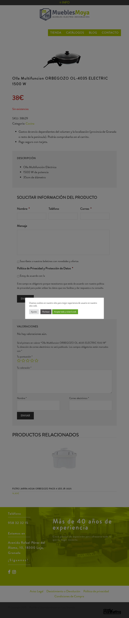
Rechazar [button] (46, 311)
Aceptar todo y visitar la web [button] (65, 311)
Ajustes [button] (34, 311)
